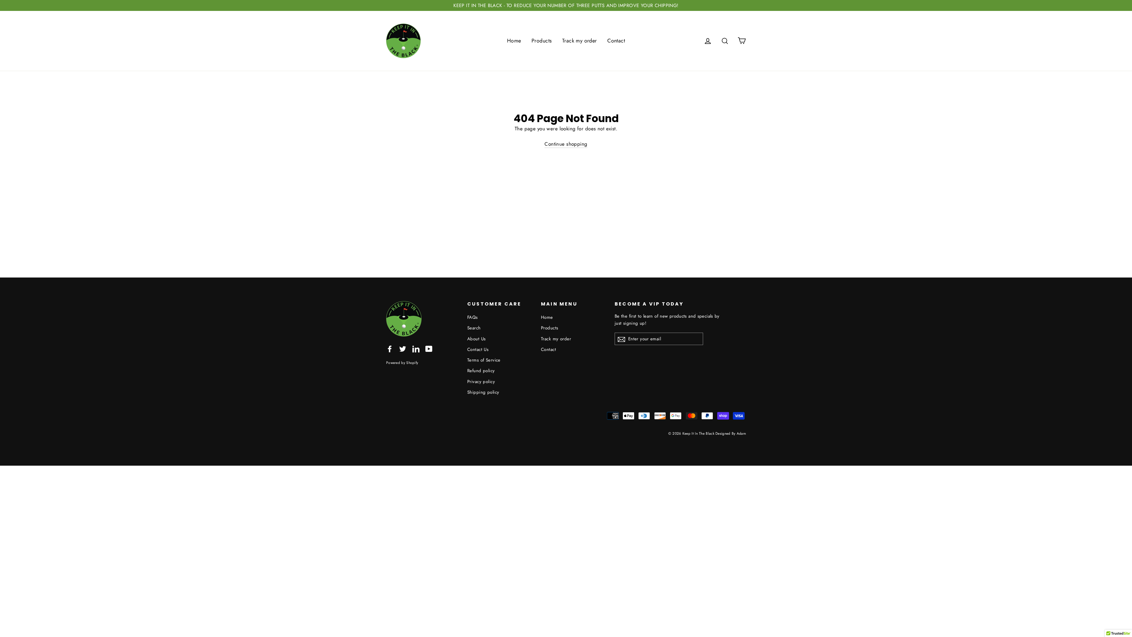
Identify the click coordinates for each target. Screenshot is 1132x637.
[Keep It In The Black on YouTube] (428, 348)
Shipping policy (483, 392)
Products (542, 41)
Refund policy (481, 370)
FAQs (472, 317)
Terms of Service (484, 360)
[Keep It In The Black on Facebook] (389, 348)
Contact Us (477, 349)
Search (474, 328)
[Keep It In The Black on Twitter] (402, 348)
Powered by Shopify (402, 362)
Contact (616, 41)
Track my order (579, 41)
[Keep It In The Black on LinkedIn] (415, 348)
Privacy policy (481, 381)
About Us (476, 339)
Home (514, 41)
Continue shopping (565, 143)
